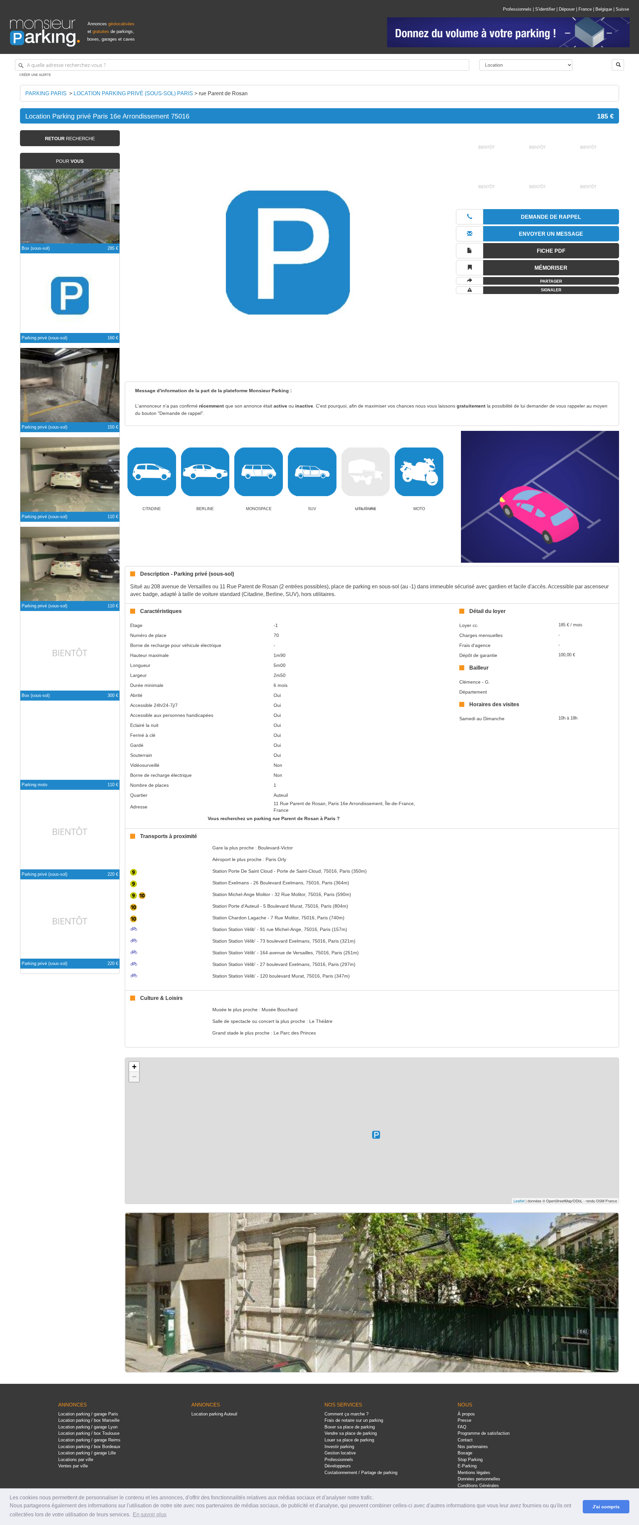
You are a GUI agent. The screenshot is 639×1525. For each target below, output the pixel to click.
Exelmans (230, 882)
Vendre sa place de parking (350, 1433)
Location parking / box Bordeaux (89, 1446)
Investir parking (339, 1446)
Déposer (567, 9)
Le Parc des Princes (295, 1033)
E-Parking (467, 1465)
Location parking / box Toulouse (88, 1433)
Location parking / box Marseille (88, 1420)
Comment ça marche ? (346, 1413)
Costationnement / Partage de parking (360, 1472)
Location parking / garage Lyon (87, 1426)
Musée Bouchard (280, 1009)
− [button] (134, 1076)
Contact (465, 1439)
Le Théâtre (320, 1021)
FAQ (462, 1426)
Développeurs (337, 1465)
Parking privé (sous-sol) (44, 337)
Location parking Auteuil (214, 1413)
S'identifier (545, 9)
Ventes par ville (73, 1465)
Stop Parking (470, 1459)
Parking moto (34, 784)
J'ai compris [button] (606, 1506)
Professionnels (517, 9)
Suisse (622, 9)
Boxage (465, 1452)
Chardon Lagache (239, 917)
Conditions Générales (478, 1485)
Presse (464, 1420)
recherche (70, 138)
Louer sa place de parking (349, 1439)
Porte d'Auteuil (235, 906)
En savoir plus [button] (149, 1514)
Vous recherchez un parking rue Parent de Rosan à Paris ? (274, 818)
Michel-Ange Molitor (241, 894)
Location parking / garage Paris (88, 1413)
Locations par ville (75, 1459)
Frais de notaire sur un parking (353, 1420)
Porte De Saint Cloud (242, 871)
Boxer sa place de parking (349, 1426)
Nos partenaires (473, 1446)
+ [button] (134, 1067)
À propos (466, 1413)
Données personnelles (479, 1478)
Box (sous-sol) (36, 248)
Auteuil (281, 795)
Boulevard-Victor (275, 847)
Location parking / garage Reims (89, 1439)
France (585, 9)
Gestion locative (340, 1452)
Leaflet (519, 1200)
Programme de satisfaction (484, 1433)
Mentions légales (474, 1472)
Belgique (603, 9)
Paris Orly (276, 859)
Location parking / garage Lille (87, 1452)
